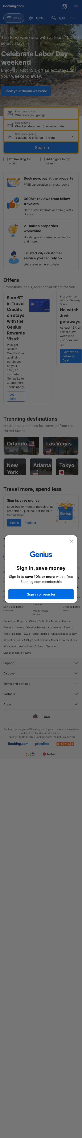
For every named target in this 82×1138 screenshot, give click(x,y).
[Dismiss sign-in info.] (71, 541)
